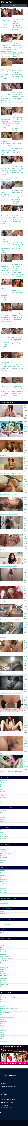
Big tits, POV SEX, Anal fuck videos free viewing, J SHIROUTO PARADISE (6, 74)
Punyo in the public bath (6, 853)
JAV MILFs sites (5, 827)
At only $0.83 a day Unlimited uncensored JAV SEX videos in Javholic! (6, 123)
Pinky (1, 821)
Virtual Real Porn (4, 903)
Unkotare (2, 870)
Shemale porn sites (6, 919)
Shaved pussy (3, 1030)
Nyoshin (2, 872)
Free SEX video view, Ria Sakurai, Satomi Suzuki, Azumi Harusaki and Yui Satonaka (17, 72)
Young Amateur (4, 1041)
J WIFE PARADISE (4, 960)
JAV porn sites (5, 777)
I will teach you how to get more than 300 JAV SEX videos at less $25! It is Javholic (17, 244)
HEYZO (2, 784)
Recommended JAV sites (7, 1102)
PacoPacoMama (4, 829)
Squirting (2, 1034)
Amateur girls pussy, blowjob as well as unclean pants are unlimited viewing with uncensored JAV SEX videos (6, 175)
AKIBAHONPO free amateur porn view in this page (17, 293)
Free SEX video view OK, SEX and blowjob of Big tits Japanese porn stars (17, 97)
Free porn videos (5, 1096)
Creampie (2, 1006)
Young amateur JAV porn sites (9, 807)
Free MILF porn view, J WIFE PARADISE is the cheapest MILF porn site (6, 366)
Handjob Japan (4, 881)
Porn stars (2, 1025)
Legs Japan (3, 888)
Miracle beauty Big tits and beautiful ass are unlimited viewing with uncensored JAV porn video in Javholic (17, 124)
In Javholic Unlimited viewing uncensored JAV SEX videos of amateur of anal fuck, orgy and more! (6, 148)
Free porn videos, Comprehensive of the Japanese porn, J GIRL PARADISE (6, 342)
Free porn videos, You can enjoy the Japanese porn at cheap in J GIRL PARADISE (17, 391)
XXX (1, 789)
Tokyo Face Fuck (4, 883)
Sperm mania (3, 885)
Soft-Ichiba (2, 855)
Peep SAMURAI (4, 857)
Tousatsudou (3, 860)
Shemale (2, 1032)
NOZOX (2, 862)
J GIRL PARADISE (4, 956)
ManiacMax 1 (3, 892)
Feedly (3, 1112)
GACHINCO (3, 941)
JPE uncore (3, 890)
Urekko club (3, 838)
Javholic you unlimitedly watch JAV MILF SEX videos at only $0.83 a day (6, 270)
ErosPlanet (3, 980)
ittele (1, 965)
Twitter (3, 1110)
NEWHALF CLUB (4, 962)
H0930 (2, 832)
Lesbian (2, 1014)
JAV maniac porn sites (7, 868)
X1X (1, 793)
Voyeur (2, 1036)
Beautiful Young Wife (5, 967)
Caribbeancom (3, 780)
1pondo (2, 782)
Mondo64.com (3, 973)
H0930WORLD (3, 982)
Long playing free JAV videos (8, 1099)
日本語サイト (4, 1092)
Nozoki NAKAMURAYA (5, 849)
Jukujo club (3, 834)
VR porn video (3, 1038)
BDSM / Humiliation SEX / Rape (7, 997)
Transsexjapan (3, 922)
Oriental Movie (3, 978)
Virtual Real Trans (4, 924)
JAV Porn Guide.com (9, 2)
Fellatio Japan (3, 879)
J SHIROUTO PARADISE (6, 958)
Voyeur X (2, 851)
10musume (3, 810)
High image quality (4, 1012)
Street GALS (3, 819)
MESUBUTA (3, 949)
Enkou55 (2, 817)
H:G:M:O (2, 802)
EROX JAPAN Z (4, 797)
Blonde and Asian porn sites (8, 898)
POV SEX (2, 1027)
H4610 (2, 812)
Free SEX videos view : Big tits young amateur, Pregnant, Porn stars (6, 99)
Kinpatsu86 (3, 951)
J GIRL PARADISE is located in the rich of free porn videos (6, 391)
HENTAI (2, 1010)
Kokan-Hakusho (4, 947)
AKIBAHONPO (3, 943)
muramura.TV (3, 814)
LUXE (1, 971)
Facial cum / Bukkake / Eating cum (8, 1008)
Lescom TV (3, 986)
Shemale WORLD (4, 984)
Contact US (3, 1089)
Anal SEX (2, 995)
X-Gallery (2, 799)
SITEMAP (3, 1083)
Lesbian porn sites (6, 908)
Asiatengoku (3, 954)
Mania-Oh (2, 875)
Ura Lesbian (3, 913)
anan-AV (2, 877)
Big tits (2, 999)
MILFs (1, 1023)
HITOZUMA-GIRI (4, 836)
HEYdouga (2, 791)
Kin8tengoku (3, 900)
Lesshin (2, 911)
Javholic (2, 795)
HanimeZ (2, 932)
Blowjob (2, 1004)
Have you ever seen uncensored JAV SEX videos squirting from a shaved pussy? (17, 148)
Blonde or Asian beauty (5, 1001)
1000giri (2, 945)
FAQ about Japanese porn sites (8, 1086)
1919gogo (2, 847)
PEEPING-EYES (4, 969)
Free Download (4, 1105)
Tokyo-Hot (2, 786)
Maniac (2, 1019)
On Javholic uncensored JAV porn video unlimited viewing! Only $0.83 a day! (6, 219)
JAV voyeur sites (5, 844)
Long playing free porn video (7, 1017)
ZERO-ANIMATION (4, 975)
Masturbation (3, 1021)
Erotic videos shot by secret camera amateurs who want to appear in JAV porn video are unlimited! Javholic (17, 197)
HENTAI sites (4, 929)
